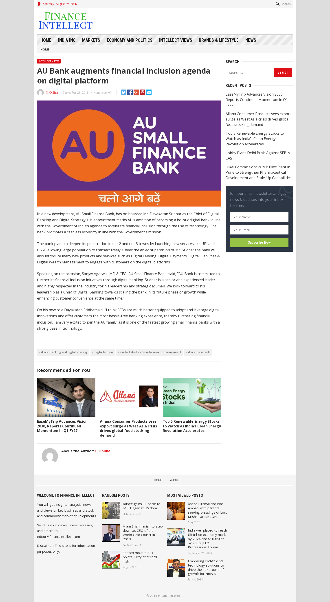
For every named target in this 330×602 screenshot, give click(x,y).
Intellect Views (175, 40)
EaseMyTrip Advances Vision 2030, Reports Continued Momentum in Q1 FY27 (62, 426)
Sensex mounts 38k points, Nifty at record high (140, 556)
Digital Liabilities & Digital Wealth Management (150, 352)
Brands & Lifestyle (219, 40)
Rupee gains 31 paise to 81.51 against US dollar (141, 505)
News (250, 40)
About (175, 480)
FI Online (52, 92)
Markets (91, 40)
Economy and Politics (129, 40)
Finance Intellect (170, 595)
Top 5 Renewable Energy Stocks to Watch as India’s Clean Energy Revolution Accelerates (192, 426)
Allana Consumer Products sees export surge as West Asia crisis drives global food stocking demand (128, 428)
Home (45, 40)
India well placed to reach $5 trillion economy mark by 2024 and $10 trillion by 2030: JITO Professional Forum (207, 538)
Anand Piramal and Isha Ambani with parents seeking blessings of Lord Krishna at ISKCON (207, 510)
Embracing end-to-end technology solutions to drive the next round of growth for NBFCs (206, 567)
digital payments (199, 352)
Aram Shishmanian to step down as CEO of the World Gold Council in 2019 (143, 532)
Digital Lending (104, 352)
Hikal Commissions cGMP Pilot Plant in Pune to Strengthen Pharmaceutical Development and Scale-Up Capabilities (259, 172)
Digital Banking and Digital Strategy (64, 352)
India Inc (66, 40)
